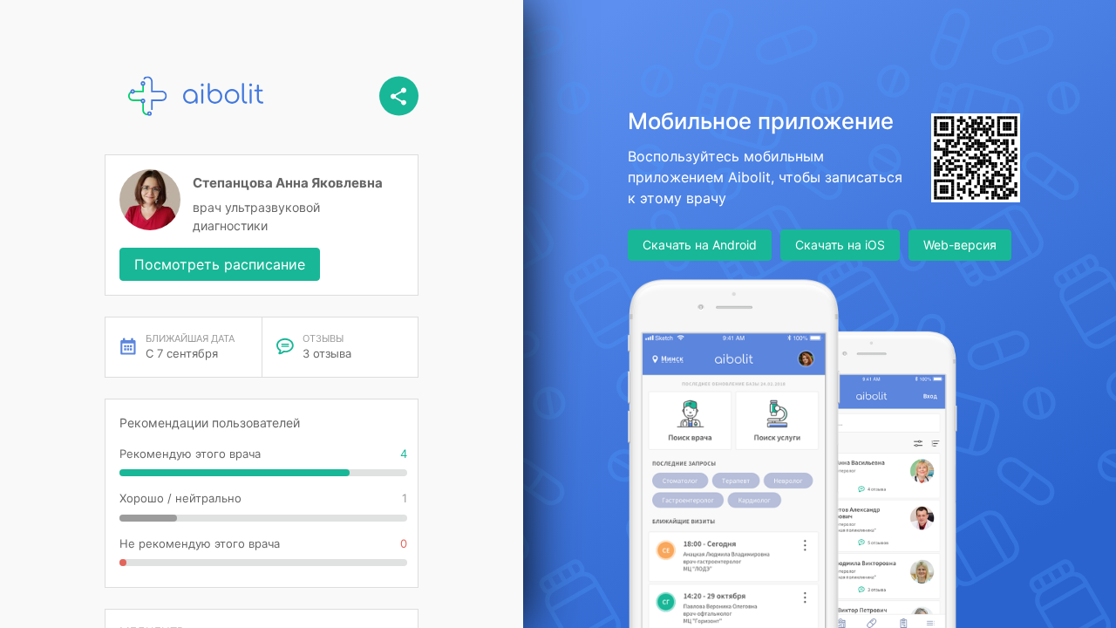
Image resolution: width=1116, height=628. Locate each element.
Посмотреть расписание (219, 264)
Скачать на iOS (840, 244)
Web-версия (960, 244)
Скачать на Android (700, 244)
